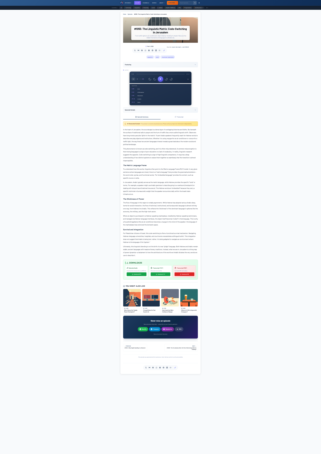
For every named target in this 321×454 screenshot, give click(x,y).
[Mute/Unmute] (137, 79)
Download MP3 (137, 274)
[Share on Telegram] (149, 50)
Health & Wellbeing (170, 7)
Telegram (156, 329)
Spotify (144, 329)
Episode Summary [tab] (142, 117)
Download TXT (161, 274)
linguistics (150, 57)
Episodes (130, 14)
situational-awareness (168, 57)
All (206, 7)
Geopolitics (137, 7)
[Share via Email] (159, 50)
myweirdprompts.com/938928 (180, 47)
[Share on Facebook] (142, 50)
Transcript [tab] (180, 117)
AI (121, 7)
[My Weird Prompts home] (121, 2)
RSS (180, 329)
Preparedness (188, 7)
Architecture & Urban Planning (202, 7)
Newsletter (169, 329)
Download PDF (185, 274)
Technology (128, 7)
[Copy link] (164, 50)
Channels (146, 3)
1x (133, 79)
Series (154, 3)
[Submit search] (195, 3)
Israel (153, 7)
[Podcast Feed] (199, 3)
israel (157, 57)
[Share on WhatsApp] (145, 50)
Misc (180, 7)
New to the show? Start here (160, 334)
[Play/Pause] (160, 79)
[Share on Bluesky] (138, 50)
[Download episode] (188, 79)
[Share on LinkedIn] (156, 50)
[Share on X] (135, 50)
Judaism (160, 7)
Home (124, 14)
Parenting (146, 7)
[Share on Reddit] (152, 50)
